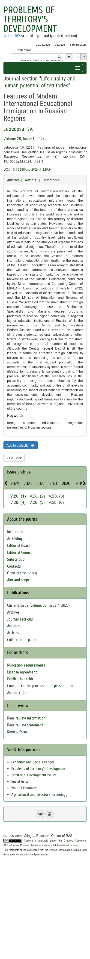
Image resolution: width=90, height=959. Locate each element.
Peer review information (26, 718)
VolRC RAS (11, 35)
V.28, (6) (56, 502)
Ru (77, 57)
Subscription (17, 559)
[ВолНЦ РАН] (40, 814)
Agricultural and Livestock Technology (39, 794)
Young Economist (24, 788)
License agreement (22, 672)
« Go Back (14, 457)
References (51, 180)
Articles (13, 632)
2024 (15, 483)
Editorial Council (20, 552)
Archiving (14, 538)
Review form (17, 732)
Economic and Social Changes (32, 762)
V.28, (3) (56, 496)
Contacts (14, 566)
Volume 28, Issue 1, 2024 (24, 138)
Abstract (13, 180)
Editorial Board (18, 545)
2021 (53, 483)
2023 (28, 483)
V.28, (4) (18, 502)
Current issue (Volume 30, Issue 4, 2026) (38, 605)
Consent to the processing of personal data (41, 685)
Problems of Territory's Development (30, 19)
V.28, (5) (37, 502)
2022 (41, 483)
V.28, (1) (18, 496)
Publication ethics (21, 678)
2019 (79, 483)
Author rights (17, 692)
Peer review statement (25, 725)
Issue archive (19, 472)
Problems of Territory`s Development (38, 768)
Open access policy (22, 573)
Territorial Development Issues (34, 775)
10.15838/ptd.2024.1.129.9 (31, 169)
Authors (30, 180)
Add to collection (18, 445)
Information (16, 531)
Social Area (19, 781)
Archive (13, 612)
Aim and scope (18, 580)
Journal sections (20, 619)
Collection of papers (22, 639)
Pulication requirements (26, 665)
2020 (66, 483)
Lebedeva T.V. (18, 129)
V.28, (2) (37, 496)
